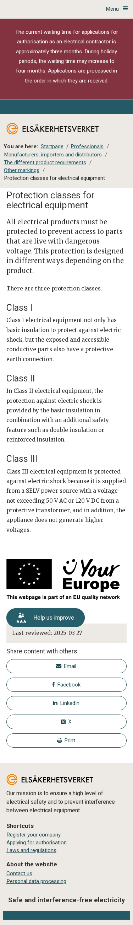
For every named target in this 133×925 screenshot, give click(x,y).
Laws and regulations (31, 850)
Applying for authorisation (36, 842)
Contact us (19, 873)
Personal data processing (36, 881)
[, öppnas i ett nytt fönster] (66, 581)
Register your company (33, 835)
